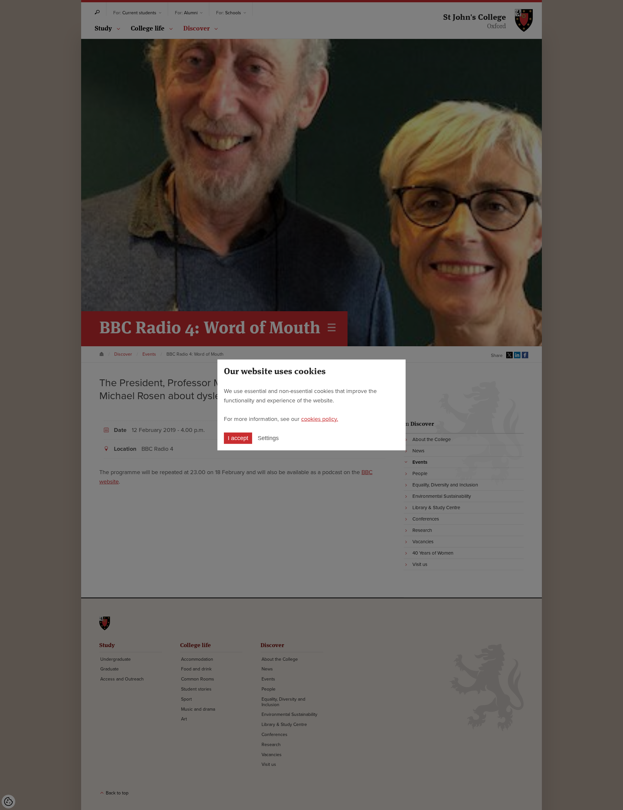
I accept (238, 438)
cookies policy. (319, 418)
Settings (268, 438)
